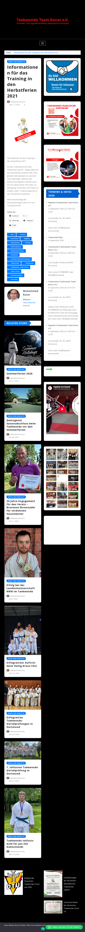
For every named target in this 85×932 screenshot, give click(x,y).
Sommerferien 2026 (20, 373)
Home (8, 52)
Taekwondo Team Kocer (19, 267)
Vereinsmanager (16, 275)
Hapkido (27, 239)
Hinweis (28, 243)
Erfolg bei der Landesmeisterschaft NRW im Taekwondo (21, 588)
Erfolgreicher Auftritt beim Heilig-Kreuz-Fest (22, 664)
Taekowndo (15, 263)
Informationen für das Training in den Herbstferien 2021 (36, 52)
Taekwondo (29, 263)
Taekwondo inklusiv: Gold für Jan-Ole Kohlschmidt (20, 843)
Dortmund (14, 239)
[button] (48, 529)
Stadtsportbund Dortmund (20, 259)
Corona (22, 234)
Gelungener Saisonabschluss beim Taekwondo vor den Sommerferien (21, 425)
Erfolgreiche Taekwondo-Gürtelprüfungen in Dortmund (20, 722)
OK (43, 929)
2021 (12, 234)
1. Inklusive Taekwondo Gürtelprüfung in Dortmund (22, 770)
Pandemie (14, 255)
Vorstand (14, 279)
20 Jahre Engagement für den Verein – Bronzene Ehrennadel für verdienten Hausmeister (21, 507)
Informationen (16, 247)
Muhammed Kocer (18, 102)
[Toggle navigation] (43, 43)
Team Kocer (15, 271)
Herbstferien (15, 243)
